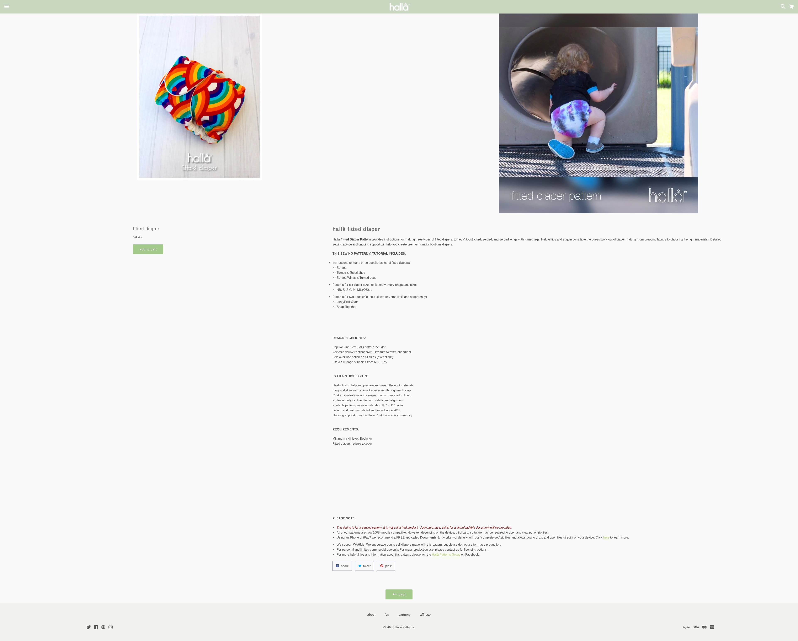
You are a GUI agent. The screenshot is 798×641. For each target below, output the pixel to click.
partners (404, 614)
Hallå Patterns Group (446, 554)
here (606, 537)
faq (387, 614)
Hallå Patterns (404, 627)
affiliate (425, 614)
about (371, 614)
